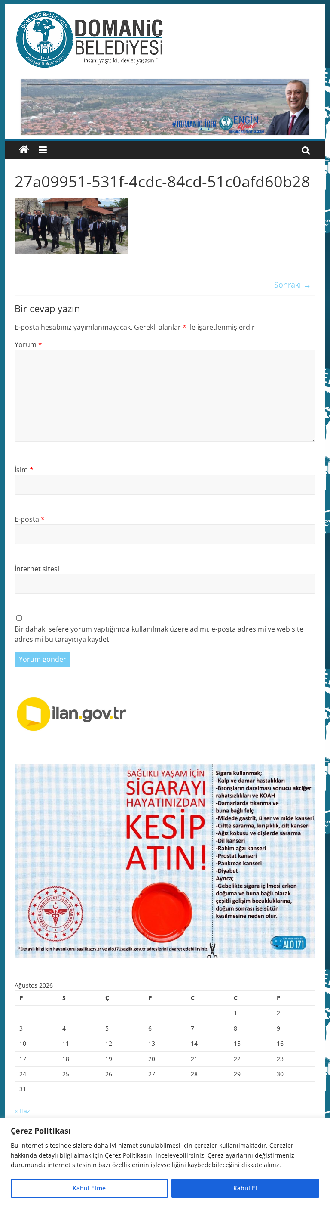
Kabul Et (245, 1188)
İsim (24, 469)
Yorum (28, 344)
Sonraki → (292, 284)
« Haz (22, 1111)
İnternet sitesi (37, 568)
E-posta (30, 519)
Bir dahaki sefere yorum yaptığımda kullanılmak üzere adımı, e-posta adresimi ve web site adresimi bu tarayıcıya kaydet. (159, 634)
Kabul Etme (89, 1188)
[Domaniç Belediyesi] (24, 150)
